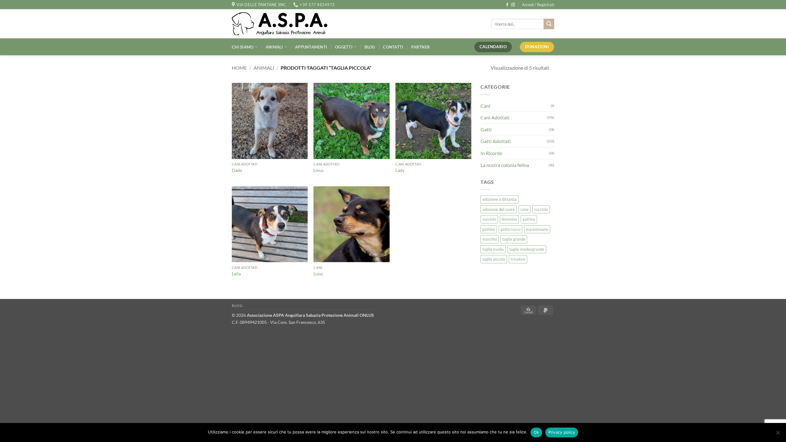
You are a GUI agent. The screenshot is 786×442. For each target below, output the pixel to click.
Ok (536, 432)
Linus (318, 170)
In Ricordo (491, 153)
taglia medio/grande (526, 249)
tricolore (518, 259)
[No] (777, 434)
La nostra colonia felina (505, 165)
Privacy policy (561, 432)
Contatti (393, 47)
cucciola (541, 209)
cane (524, 209)
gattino (488, 229)
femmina (509, 219)
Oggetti (343, 47)
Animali (274, 47)
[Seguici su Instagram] (513, 5)
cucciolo (489, 219)
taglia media (493, 249)
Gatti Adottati (496, 141)
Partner (420, 47)
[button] (538, 4)
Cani (485, 106)
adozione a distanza (499, 199)
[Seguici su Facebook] (507, 5)
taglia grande (513, 239)
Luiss (318, 273)
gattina (529, 219)
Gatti (486, 129)
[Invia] (549, 24)
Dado (237, 170)
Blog (369, 47)
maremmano (537, 229)
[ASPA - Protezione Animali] (289, 23)
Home (239, 68)
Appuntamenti (311, 47)
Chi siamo (242, 47)
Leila (236, 273)
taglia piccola (493, 259)
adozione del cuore (498, 209)
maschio (489, 239)
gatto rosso (510, 229)
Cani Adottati (495, 117)
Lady (399, 170)
